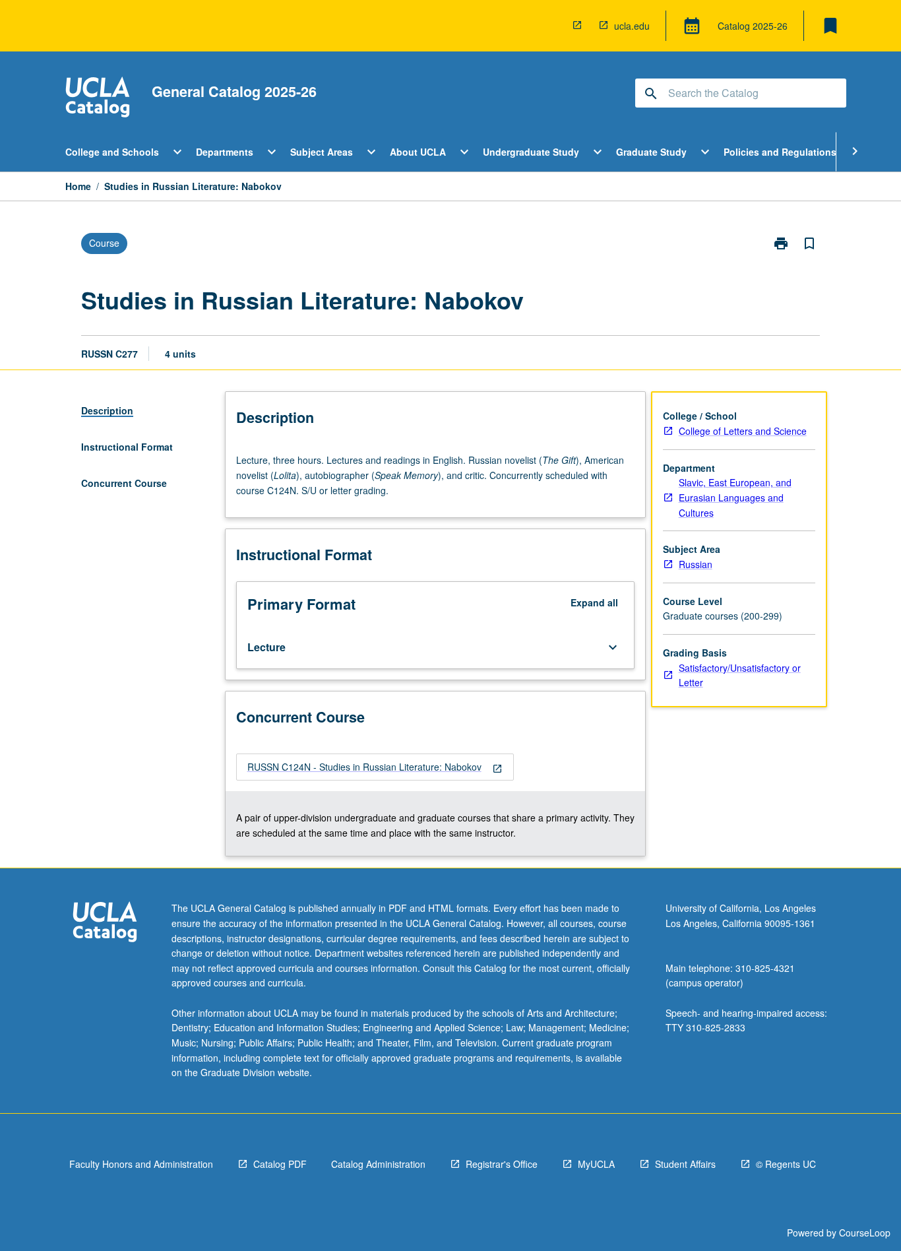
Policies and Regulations (780, 151)
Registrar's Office (502, 1164)
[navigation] (375, 767)
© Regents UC (786, 1164)
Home (78, 186)
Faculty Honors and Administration (141, 1164)
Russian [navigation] (695, 564)
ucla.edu (632, 25)
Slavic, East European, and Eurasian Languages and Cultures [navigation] (735, 497)
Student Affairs (685, 1164)
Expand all (594, 602)
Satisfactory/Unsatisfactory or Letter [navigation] (740, 675)
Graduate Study (651, 151)
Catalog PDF (280, 1164)
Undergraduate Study (531, 151)
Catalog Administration (378, 1164)
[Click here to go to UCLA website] (105, 923)
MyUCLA (596, 1164)
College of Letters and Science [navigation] (743, 430)
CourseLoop (864, 1232)
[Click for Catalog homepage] (98, 98)
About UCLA (418, 151)
